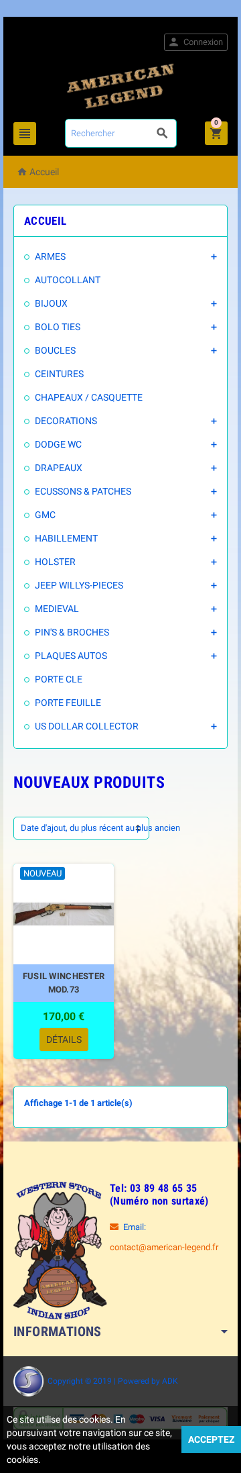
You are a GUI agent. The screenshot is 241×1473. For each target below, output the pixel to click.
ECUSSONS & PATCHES (83, 491)
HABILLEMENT (66, 538)
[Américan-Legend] (120, 86)
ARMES (50, 256)
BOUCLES (55, 350)
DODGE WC (58, 444)
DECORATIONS (66, 420)
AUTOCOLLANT (67, 279)
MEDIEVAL (57, 608)
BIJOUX (51, 303)
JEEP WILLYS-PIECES (79, 585)
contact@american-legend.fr (164, 1247)
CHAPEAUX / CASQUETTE (89, 397)
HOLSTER (55, 561)
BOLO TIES (57, 326)
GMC (45, 514)
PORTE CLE (58, 679)
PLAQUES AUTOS (71, 655)
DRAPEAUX (58, 467)
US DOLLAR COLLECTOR (87, 726)
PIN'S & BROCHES (72, 632)
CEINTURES (59, 373)
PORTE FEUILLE (68, 702)
